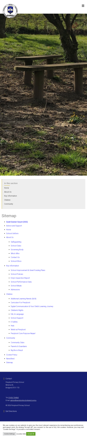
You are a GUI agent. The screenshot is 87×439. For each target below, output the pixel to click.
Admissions (15, 290)
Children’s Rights (17, 310)
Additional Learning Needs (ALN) (23, 299)
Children (7, 200)
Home (6, 188)
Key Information (10, 196)
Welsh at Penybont (18, 329)
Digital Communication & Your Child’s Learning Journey (32, 306)
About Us (7, 192)
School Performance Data (21, 282)
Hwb (12, 326)
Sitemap (9, 362)
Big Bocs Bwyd (17, 350)
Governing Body (17, 250)
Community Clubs (17, 342)
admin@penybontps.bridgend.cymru (23, 400)
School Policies (17, 274)
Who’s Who (15, 253)
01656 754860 (13, 398)
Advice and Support (14, 226)
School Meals (16, 286)
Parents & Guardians (19, 346)
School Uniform (12, 233)
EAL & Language (17, 314)
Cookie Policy (11, 355)
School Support (17, 318)
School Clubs (16, 246)
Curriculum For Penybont (20, 302)
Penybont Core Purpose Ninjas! (23, 333)
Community (8, 204)
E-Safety (14, 322)
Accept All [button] (31, 434)
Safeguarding (16, 242)
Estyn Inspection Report (20, 278)
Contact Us (15, 257)
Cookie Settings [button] (9, 434)
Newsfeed (10, 359)
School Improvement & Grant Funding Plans (28, 270)
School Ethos (16, 261)
